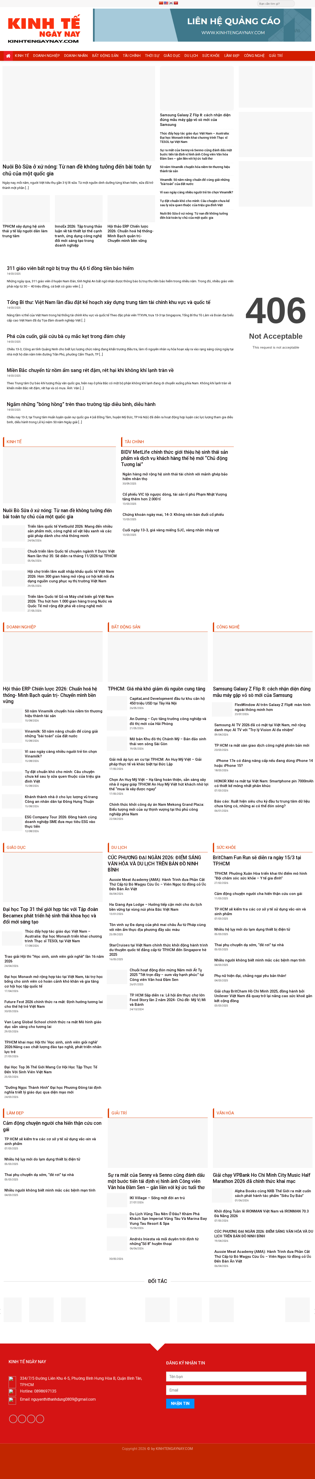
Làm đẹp (232, 56)
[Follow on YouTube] (40, 1419)
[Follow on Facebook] (299, 3)
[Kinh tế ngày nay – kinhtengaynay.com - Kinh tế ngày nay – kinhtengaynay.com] (44, 29)
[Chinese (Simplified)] (161, 3)
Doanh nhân (76, 56)
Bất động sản (105, 56)
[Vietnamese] (175, 3)
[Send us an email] (304, 3)
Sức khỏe (211, 56)
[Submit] (290, 3)
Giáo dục (172, 56)
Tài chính (132, 56)
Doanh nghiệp (46, 56)
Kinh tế (22, 56)
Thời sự (152, 56)
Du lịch (191, 56)
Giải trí (276, 56)
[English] (166, 3)
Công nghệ (254, 56)
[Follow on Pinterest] (308, 3)
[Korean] (171, 3)
